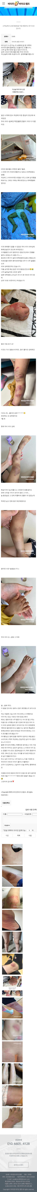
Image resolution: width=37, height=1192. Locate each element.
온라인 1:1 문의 (18, 1165)
